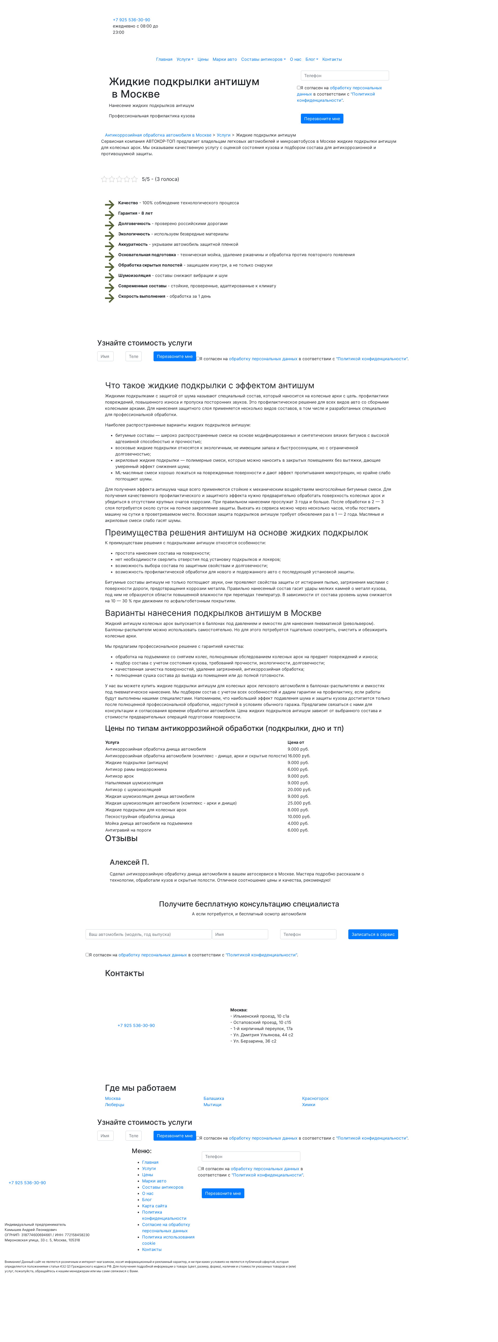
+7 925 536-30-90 (131, 19)
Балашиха (214, 1098)
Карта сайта (154, 1205)
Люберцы (114, 1104)
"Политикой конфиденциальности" (371, 358)
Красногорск (315, 1098)
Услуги (183, 59)
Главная (164, 59)
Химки (308, 1104)
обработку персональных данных (263, 358)
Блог (310, 59)
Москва (113, 1098)
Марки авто (225, 59)
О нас (295, 59)
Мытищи (213, 1104)
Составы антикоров (261, 59)
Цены (203, 59)
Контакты (332, 59)
